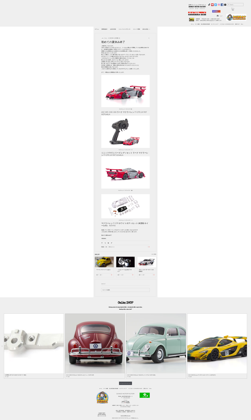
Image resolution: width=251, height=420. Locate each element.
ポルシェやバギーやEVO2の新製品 (146, 270)
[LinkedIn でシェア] (108, 242)
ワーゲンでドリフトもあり (103, 270)
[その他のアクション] (149, 38)
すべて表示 (154, 254)
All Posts (97, 29)
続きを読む (146, 29)
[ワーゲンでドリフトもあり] (104, 262)
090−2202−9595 (126, 397)
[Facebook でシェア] (102, 242)
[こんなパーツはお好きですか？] (125, 262)
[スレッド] (225, 4)
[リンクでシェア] (111, 242)
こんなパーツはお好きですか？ (125, 270)
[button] (233, 9)
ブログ (211, 20)
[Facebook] (222, 4)
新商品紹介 (104, 29)
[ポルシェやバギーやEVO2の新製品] (146, 262)
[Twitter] (215, 4)
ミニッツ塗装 (136, 29)
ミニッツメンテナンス (124, 29)
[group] (125, 346)
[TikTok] (209, 4)
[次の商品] (249, 346)
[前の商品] (2, 346)
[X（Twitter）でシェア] (105, 242)
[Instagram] (219, 4)
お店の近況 (113, 29)
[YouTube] (212, 4)
